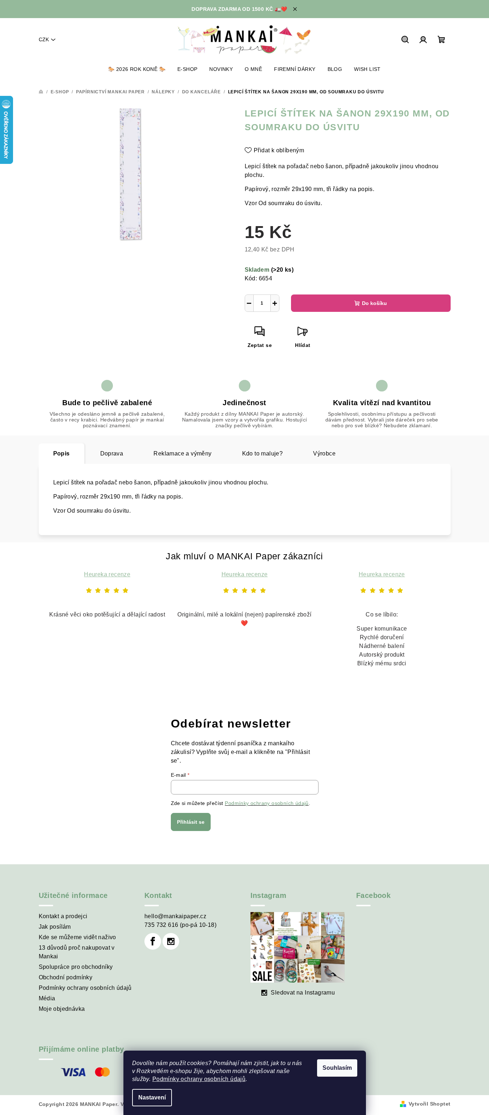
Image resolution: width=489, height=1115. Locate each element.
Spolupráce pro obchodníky (76, 967)
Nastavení (152, 1097)
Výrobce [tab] (324, 453)
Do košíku (374, 303)
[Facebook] (152, 941)
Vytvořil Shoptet (429, 1104)
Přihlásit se (191, 822)
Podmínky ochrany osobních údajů (198, 1079)
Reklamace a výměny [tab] (182, 453)
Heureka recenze (107, 574)
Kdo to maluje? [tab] (262, 453)
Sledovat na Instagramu (303, 992)
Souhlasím (337, 1068)
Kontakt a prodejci (63, 916)
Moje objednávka (62, 1009)
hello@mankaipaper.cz (175, 916)
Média (47, 998)
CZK (44, 39)
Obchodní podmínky (66, 977)
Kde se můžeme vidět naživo (77, 937)
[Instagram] (171, 941)
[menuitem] (136, 69)
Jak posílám (55, 927)
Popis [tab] (61, 453)
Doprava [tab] (111, 453)
